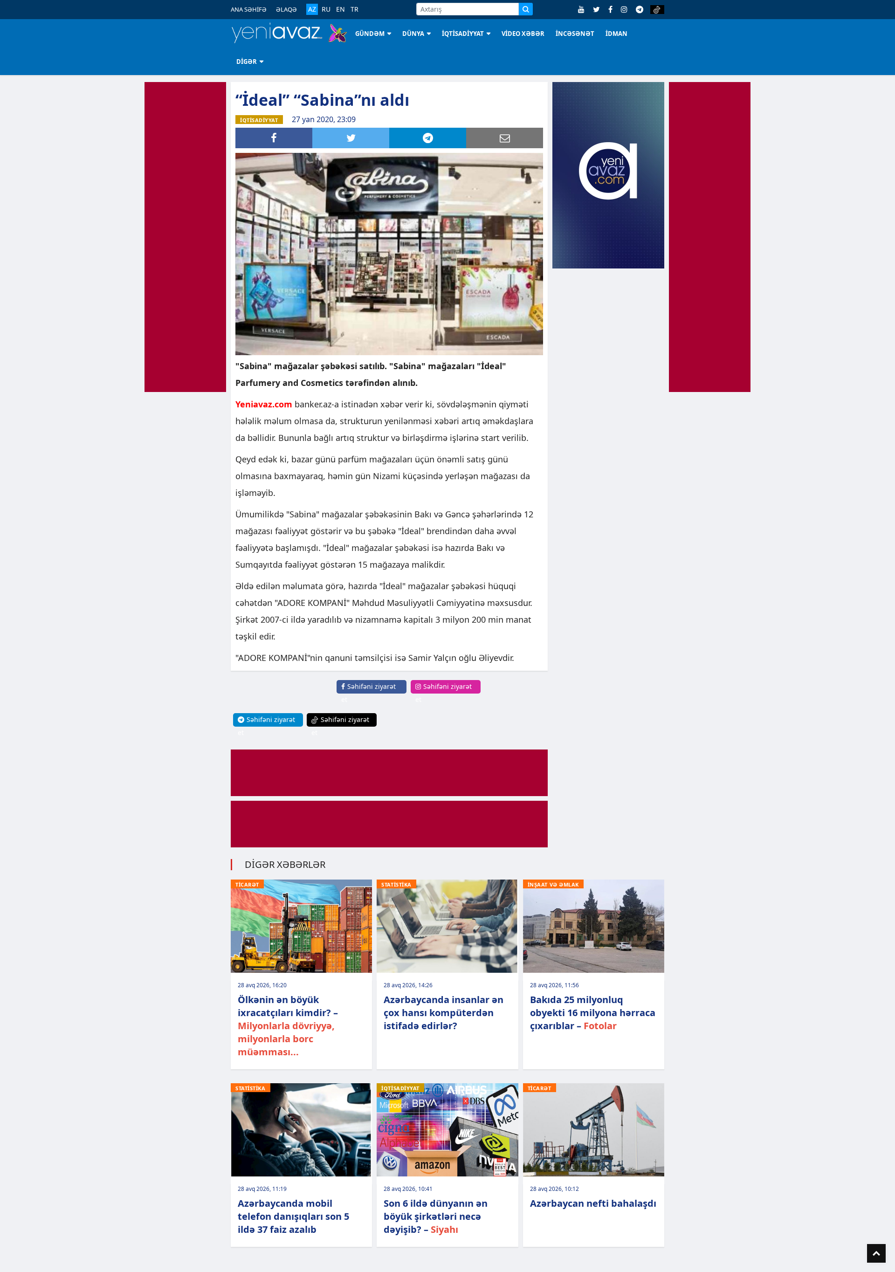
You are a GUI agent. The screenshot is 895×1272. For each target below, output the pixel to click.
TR (354, 9)
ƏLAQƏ (286, 9)
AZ (312, 9)
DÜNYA (413, 33)
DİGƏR (246, 61)
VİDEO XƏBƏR (523, 33)
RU (326, 9)
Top (876, 1253)
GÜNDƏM (370, 33)
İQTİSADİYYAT (463, 33)
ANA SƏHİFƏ (249, 9)
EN (340, 9)
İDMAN (616, 33)
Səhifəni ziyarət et (368, 693)
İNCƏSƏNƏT (575, 33)
